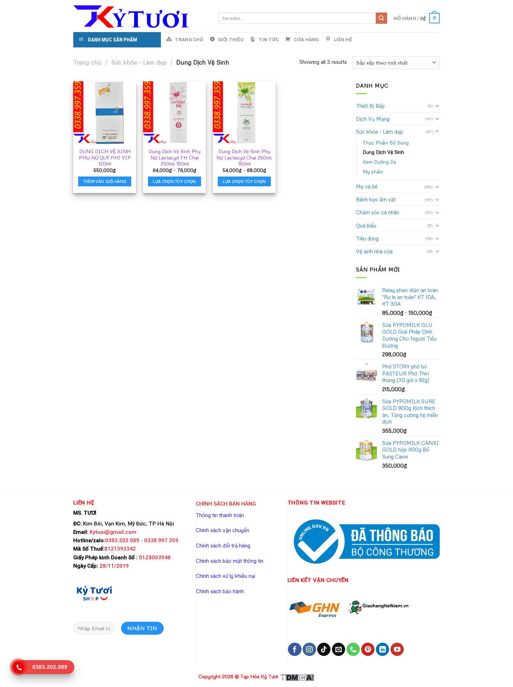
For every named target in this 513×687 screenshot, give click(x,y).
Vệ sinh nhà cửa (374, 251)
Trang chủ (87, 62)
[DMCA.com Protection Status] (297, 677)
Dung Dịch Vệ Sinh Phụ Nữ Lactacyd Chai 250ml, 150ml (244, 157)
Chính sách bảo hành (220, 591)
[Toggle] (437, 106)
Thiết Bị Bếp (370, 106)
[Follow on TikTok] (323, 649)
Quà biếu (366, 225)
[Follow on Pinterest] (367, 649)
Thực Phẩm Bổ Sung (386, 142)
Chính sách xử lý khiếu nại (225, 576)
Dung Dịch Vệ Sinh (383, 152)
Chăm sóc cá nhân (377, 212)
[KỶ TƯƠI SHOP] (94, 593)
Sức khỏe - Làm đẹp (138, 62)
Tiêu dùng (367, 238)
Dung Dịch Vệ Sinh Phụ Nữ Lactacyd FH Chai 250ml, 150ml (175, 157)
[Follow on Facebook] (294, 649)
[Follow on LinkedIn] (382, 649)
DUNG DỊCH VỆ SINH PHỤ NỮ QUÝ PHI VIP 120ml (105, 157)
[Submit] (381, 18)
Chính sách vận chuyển (222, 530)
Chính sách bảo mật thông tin (229, 561)
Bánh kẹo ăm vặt (375, 199)
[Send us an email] (338, 649)
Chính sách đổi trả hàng (223, 545)
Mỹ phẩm (373, 171)
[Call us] (353, 649)
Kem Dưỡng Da (379, 162)
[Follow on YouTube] (397, 649)
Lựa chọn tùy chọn (174, 181)
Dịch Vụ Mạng (372, 118)
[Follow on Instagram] (309, 649)
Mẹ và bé (367, 186)
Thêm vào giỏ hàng (105, 181)
